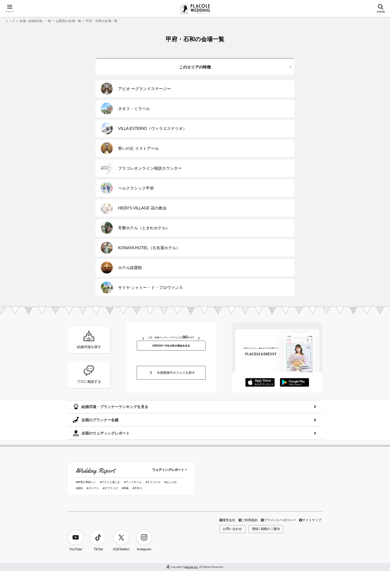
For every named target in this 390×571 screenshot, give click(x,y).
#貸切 (79, 488)
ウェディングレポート (168, 470)
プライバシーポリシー (280, 520)
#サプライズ (110, 488)
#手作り (137, 488)
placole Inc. (192, 566)
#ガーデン (93, 488)
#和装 (125, 488)
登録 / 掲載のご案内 (266, 529)
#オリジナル (153, 482)
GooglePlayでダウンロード (294, 382)
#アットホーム (133, 482)
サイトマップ (311, 520)
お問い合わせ (232, 529)
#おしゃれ (170, 482)
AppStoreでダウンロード (260, 382)
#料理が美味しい (86, 482)
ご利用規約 (250, 520)
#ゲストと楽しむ (110, 482)
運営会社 (229, 520)
